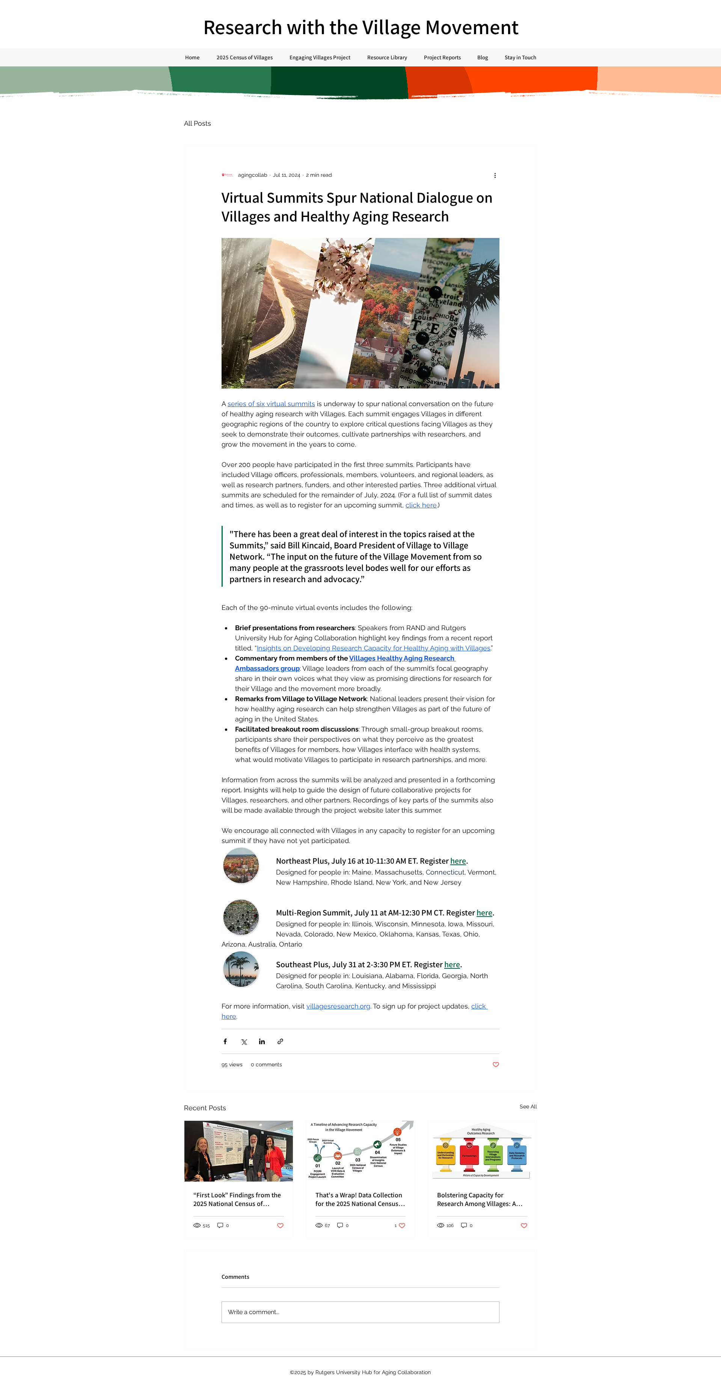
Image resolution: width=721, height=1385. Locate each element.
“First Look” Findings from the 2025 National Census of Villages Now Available (237, 1199)
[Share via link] (280, 1041)
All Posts (197, 123)
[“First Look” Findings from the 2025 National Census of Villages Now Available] (238, 1151)
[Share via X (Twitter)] (243, 1041)
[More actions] (494, 174)
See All (528, 1106)
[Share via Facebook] (225, 1041)
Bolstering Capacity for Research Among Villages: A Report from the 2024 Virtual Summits (478, 1199)
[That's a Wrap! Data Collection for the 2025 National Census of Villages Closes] (360, 1151)
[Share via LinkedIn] (261, 1041)
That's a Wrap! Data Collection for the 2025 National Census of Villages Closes (358, 1199)
